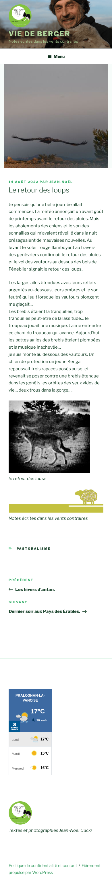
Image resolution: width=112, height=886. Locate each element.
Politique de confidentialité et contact (43, 865)
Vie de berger (39, 34)
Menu (59, 56)
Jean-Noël (61, 182)
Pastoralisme (34, 549)
